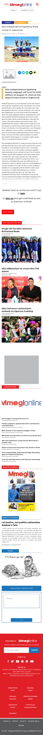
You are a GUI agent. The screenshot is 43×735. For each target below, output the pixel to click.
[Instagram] (23, 661)
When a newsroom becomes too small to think (21, 447)
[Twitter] (13, 661)
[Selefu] (21, 568)
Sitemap (21, 725)
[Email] (32, 661)
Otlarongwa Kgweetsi (8, 313)
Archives (15, 721)
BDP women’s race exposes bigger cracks (18, 430)
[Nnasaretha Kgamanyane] (9, 74)
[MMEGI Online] (21, 5)
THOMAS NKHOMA (7, 449)
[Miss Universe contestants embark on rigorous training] (21, 329)
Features (12, 699)
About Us (23, 721)
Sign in (13, 10)
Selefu (10, 551)
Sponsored (12, 705)
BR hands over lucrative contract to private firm (21, 435)
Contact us (6, 721)
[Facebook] (9, 661)
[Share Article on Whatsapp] (27, 72)
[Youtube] (18, 661)
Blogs (30, 699)
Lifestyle (21, 22)
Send (21, 620)
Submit (34, 650)
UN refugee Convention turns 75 (15, 418)
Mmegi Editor (6, 544)
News (13, 690)
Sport (30, 690)
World (12, 707)
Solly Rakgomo (6, 420)
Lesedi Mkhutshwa (7, 233)
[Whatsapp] (28, 661)
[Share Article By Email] (30, 72)
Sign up (10, 198)
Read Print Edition (10, 467)
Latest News (12, 688)
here (22, 193)
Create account (27, 10)
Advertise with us (33, 721)
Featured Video (30, 707)
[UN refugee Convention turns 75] (21, 403)
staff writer (5, 437)
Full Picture (30, 705)
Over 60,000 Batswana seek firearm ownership (21, 459)
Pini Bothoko (5, 444)
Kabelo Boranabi (6, 456)
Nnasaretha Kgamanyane (9, 82)
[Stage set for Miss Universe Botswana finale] (21, 249)
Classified (12, 713)
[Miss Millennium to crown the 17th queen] (21, 289)
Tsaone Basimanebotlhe (8, 427)
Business (30, 688)
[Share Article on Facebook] (19, 72)
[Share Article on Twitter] (23, 72)
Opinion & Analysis (30, 696)
